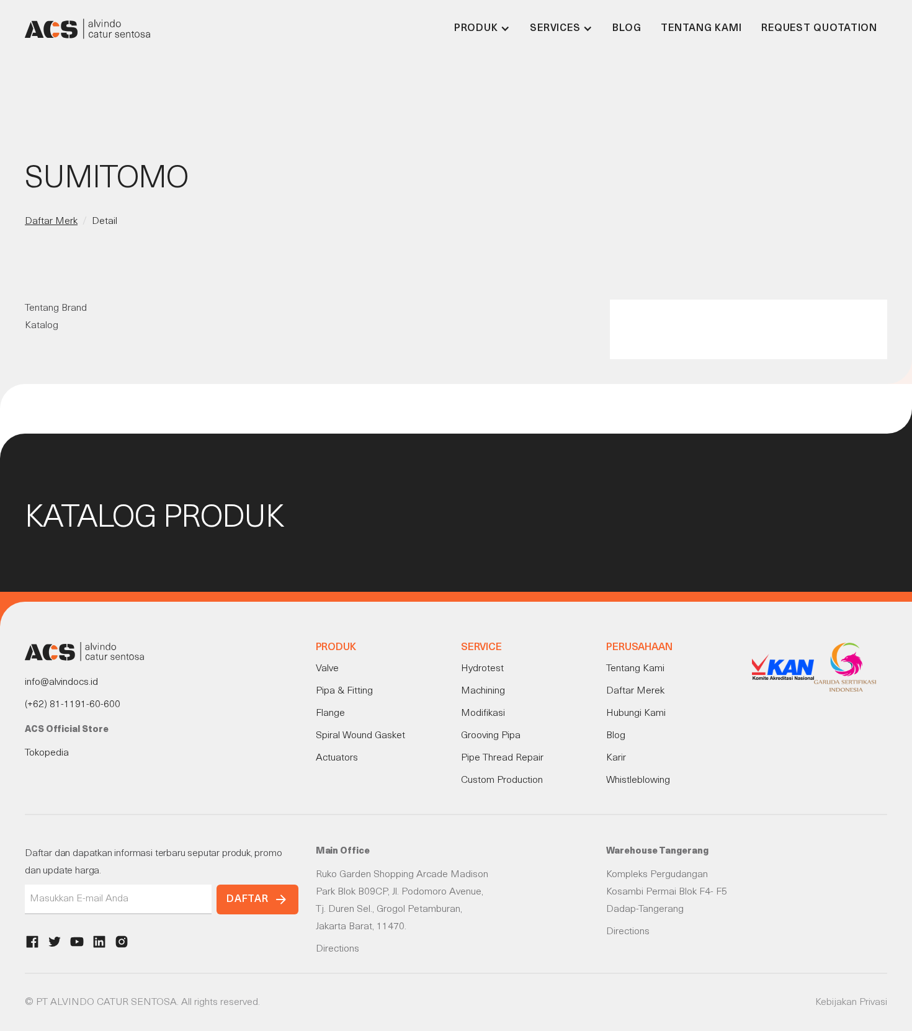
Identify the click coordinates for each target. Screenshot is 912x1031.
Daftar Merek (635, 691)
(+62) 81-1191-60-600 (72, 705)
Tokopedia (47, 753)
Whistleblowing (638, 780)
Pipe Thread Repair (502, 758)
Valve (327, 669)
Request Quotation (819, 28)
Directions (337, 949)
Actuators (337, 758)
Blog (626, 28)
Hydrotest (482, 669)
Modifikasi (483, 713)
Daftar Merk (51, 221)
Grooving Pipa (491, 736)
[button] (482, 28)
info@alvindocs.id (61, 682)
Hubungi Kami (636, 713)
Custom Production (502, 780)
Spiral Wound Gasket (360, 736)
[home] (87, 28)
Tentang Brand (56, 308)
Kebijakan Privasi (851, 1002)
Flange (330, 713)
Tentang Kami (701, 28)
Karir (616, 758)
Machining (483, 691)
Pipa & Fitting (344, 691)
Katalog (41, 326)
